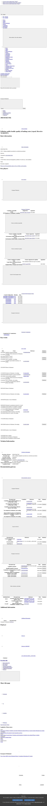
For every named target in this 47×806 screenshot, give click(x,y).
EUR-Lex (12, 622)
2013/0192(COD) (9, 155)
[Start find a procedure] (10, 83)
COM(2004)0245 (26, 374)
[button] (18, 751)
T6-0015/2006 (26, 424)
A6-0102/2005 (26, 382)
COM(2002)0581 (26, 352)
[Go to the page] (32, 371)
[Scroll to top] (10, 676)
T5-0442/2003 (26, 373)
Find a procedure (3, 75)
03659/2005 (25, 409)
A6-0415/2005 (26, 411)
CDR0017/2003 (27, 600)
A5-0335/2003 (26, 361)
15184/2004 (19, 539)
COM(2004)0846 (24, 570)
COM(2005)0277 (24, 573)
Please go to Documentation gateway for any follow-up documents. (13, 165)
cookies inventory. (27, 803)
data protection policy (38, 802)
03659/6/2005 (19, 543)
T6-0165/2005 (26, 394)
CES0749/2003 (27, 598)
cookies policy (18, 803)
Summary (44, 352)
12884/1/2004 (26, 376)
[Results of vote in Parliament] (32, 403)
